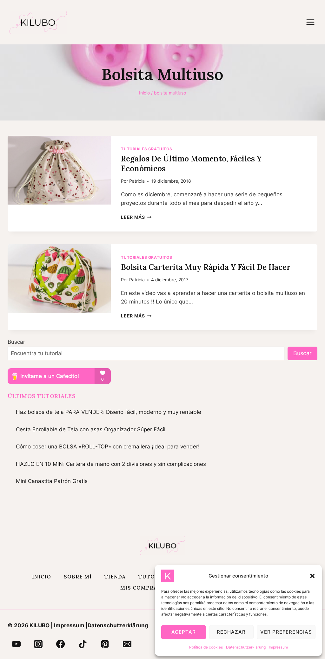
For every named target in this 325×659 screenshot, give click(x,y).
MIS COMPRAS (140, 587)
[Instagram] (38, 644)
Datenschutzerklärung (246, 647)
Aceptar (183, 632)
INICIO (41, 576)
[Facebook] (60, 644)
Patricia (137, 181)
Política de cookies (206, 647)
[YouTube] (16, 644)
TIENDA (115, 576)
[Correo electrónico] (127, 644)
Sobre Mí (78, 576)
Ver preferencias (286, 632)
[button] (312, 576)
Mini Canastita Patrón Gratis (52, 481)
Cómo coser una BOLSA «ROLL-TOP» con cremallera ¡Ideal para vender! (108, 446)
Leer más (136, 217)
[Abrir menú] (313, 22)
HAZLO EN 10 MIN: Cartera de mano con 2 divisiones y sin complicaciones (111, 464)
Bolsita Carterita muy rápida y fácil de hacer (205, 267)
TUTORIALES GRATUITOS (146, 149)
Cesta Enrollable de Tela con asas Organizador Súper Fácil (90, 429)
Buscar (16, 342)
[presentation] (59, 170)
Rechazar (231, 632)
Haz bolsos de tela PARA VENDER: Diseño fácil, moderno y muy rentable (108, 412)
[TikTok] (82, 644)
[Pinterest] (105, 644)
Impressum (278, 647)
